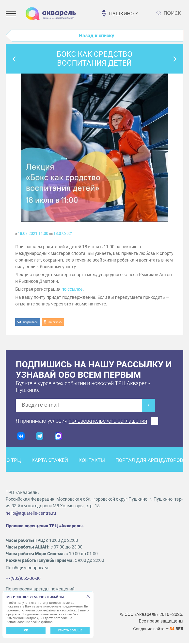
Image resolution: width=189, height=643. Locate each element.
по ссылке (72, 289)
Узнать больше (70, 630)
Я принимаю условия (81, 421)
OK (26, 630)
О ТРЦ (13, 460)
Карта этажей (50, 460)
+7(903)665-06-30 (23, 578)
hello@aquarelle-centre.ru (31, 513)
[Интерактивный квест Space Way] (175, 58)
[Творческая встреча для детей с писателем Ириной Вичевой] (14, 58)
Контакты (92, 460)
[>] (148, 405)
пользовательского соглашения (108, 421)
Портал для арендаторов (149, 460)
